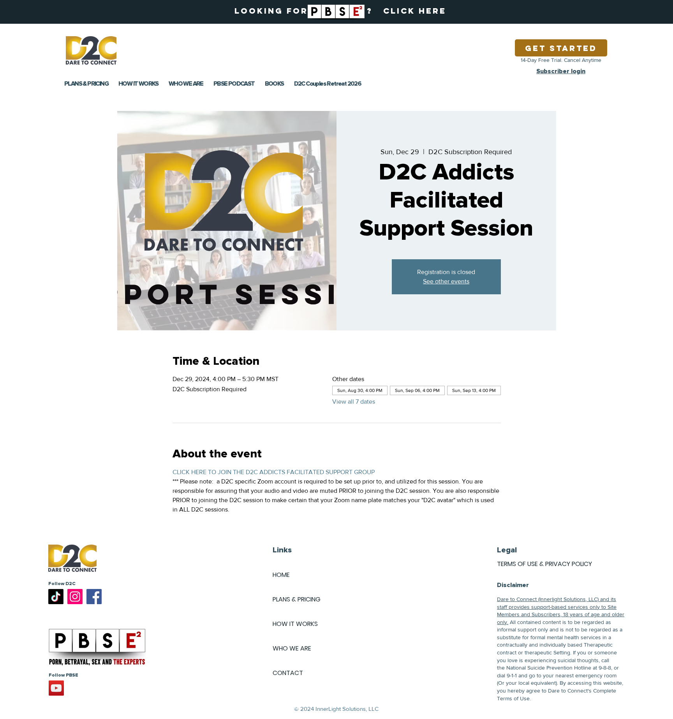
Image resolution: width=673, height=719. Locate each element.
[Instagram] (75, 596)
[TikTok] (55, 596)
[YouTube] (56, 688)
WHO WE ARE (292, 648)
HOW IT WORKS (295, 623)
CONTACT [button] (288, 672)
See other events (446, 281)
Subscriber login (560, 71)
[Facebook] (94, 596)
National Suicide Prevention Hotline (548, 668)
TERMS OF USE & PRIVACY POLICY (544, 563)
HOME (281, 574)
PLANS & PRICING (297, 599)
